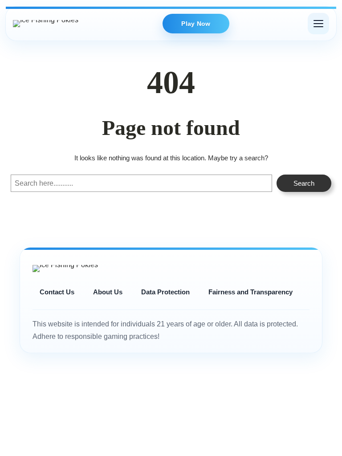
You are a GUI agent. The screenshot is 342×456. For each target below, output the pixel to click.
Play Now (195, 23)
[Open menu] (318, 23)
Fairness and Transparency (250, 292)
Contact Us (57, 292)
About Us (107, 292)
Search (303, 183)
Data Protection (165, 292)
